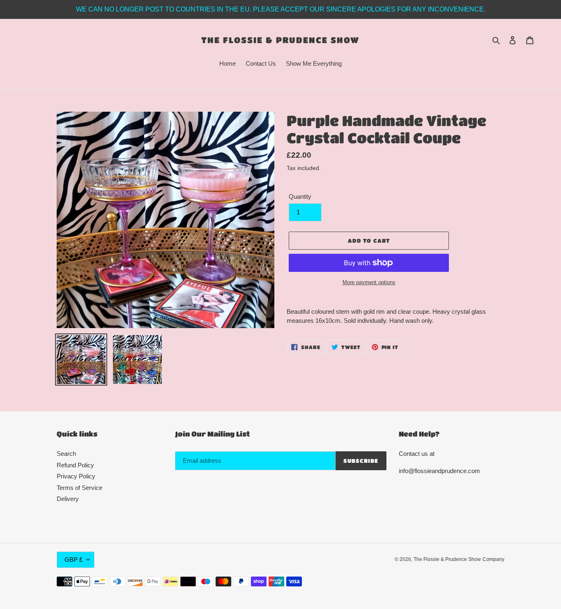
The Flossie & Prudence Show (280, 39)
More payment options (369, 282)
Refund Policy (75, 465)
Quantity (300, 196)
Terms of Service (79, 487)
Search (66, 453)
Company (493, 559)
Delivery (68, 498)
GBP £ (73, 559)
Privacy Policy (76, 476)
